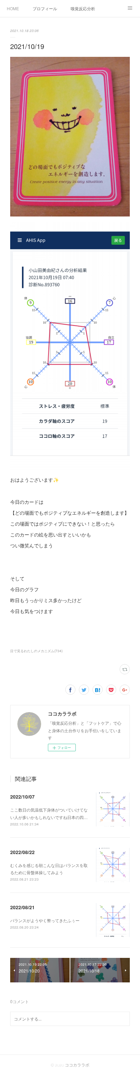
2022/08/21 (22, 907)
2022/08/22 (22, 852)
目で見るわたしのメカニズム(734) (36, 650)
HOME (13, 8)
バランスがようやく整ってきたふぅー (45, 920)
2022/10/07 (22, 796)
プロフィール (45, 8)
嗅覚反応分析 (83, 8)
